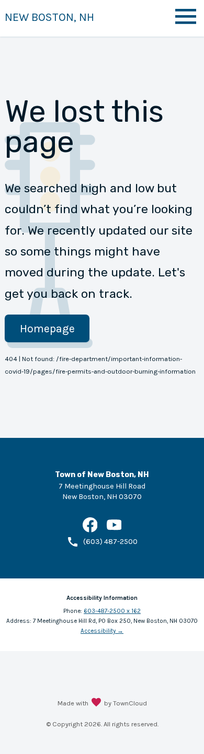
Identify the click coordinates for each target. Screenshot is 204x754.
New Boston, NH (49, 17)
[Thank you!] (96, 703)
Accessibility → (102, 630)
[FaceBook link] (90, 530)
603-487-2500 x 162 (112, 610)
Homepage (47, 328)
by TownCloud (125, 703)
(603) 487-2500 (110, 541)
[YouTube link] (114, 530)
